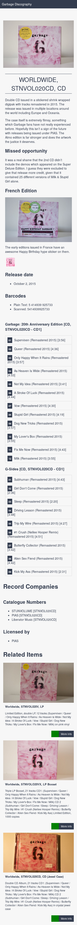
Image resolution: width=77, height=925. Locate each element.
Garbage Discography (17, 4)
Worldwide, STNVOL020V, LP (24, 706)
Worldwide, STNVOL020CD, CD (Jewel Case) (34, 876)
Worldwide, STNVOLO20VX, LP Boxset (30, 784)
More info (66, 734)
